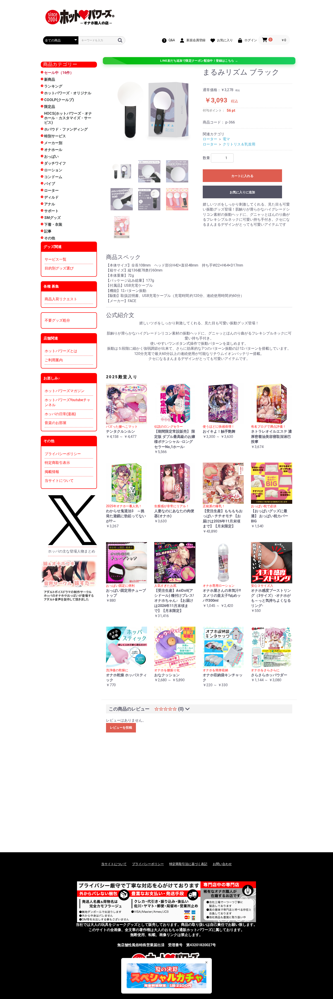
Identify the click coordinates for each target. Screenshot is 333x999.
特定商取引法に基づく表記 (188, 864)
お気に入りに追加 (242, 192)
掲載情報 (52, 472)
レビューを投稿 (121, 727)
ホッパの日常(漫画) (60, 414)
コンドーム (53, 177)
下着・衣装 (53, 224)
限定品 (49, 106)
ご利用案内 (54, 360)
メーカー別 (53, 143)
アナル (49, 204)
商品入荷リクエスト (61, 299)
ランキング (53, 86)
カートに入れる (242, 176)
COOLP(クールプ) (59, 100)
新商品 (49, 79)
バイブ (49, 184)
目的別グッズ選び (59, 268)
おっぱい (51, 156)
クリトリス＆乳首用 (239, 144)
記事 (47, 231)
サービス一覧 (55, 259)
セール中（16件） (59, 72)
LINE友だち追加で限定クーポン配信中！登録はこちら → (199, 60)
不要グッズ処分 (57, 320)
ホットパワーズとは (61, 351)
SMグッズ (52, 218)
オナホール (53, 150)
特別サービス (55, 136)
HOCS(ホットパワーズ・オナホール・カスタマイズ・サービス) (68, 118)
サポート (51, 211)
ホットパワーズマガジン (64, 391)
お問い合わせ (222, 864)
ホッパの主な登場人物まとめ (71, 551)
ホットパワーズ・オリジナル (67, 93)
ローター (51, 190)
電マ (226, 139)
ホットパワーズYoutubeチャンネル (67, 402)
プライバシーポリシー (63, 454)
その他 (49, 238)
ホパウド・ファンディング (66, 129)
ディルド (51, 197)
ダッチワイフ (55, 163)
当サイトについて (59, 480)
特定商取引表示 (57, 463)
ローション (53, 170)
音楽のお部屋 (55, 423)
